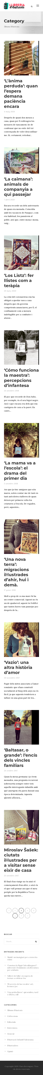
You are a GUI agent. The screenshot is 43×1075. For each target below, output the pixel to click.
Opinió (10, 1051)
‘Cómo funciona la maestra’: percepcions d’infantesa (21, 378)
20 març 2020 (10, 291)
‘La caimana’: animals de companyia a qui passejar (18, 186)
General (10, 1034)
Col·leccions (12, 1016)
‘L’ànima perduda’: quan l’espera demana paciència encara (21, 93)
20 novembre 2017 (12, 678)
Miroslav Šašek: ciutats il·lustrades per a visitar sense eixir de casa (21, 860)
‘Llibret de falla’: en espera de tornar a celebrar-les (20, 977)
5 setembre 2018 (11, 484)
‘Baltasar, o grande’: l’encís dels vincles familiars (20, 757)
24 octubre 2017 (11, 771)
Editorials (11, 1022)
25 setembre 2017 (11, 876)
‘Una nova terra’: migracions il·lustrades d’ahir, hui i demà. (16, 572)
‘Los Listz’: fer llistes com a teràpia (19, 280)
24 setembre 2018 (11, 391)
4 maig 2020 (9, 112)
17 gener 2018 (10, 590)
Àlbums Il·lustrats (14, 1010)
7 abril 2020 (9, 200)
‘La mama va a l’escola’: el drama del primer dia (20, 470)
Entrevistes (12, 1028)
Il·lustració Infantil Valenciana (20, 1040)
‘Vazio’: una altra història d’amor (18, 667)
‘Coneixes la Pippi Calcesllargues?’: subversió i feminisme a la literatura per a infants (23, 967)
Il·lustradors (12, 1045)
